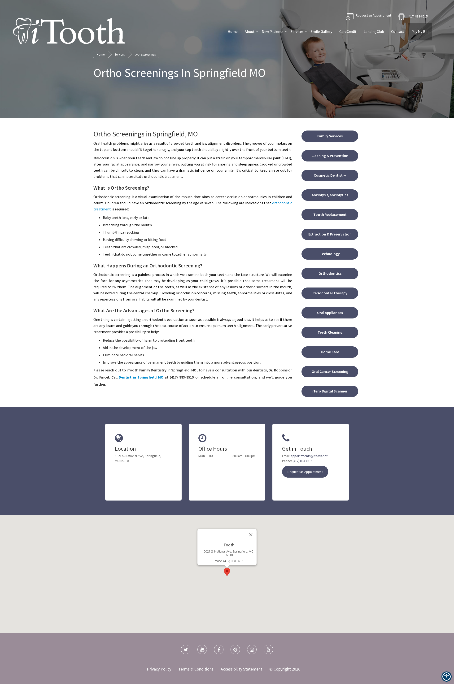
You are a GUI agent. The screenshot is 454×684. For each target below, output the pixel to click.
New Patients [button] (273, 31)
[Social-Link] (185, 649)
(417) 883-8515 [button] (418, 16)
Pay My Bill (420, 31)
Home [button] (233, 31)
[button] (141, 377)
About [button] (250, 31)
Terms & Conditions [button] (196, 669)
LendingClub (374, 31)
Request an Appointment (305, 472)
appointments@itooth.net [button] (309, 456)
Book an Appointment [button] (368, 17)
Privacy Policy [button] (159, 669)
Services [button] (297, 31)
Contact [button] (397, 31)
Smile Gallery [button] (321, 31)
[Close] (251, 534)
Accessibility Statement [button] (241, 669)
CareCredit (348, 31)
